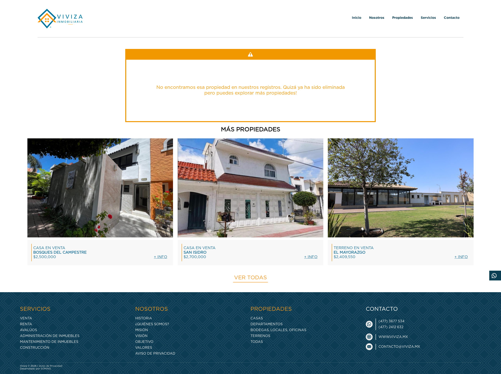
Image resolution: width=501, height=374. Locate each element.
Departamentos (266, 324)
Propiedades (402, 17)
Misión (141, 330)
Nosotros (376, 17)
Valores (143, 347)
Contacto (452, 17)
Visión (141, 336)
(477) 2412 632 (390, 327)
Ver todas (250, 277)
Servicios (428, 17)
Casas (256, 318)
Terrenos (260, 336)
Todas (256, 341)
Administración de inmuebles (49, 336)
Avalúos (28, 330)
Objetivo (144, 341)
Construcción (34, 347)
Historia (143, 318)
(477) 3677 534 (391, 321)
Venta (26, 318)
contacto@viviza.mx (399, 346)
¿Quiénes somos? (152, 324)
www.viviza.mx (393, 337)
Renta (26, 324)
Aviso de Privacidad (155, 353)
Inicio (356, 17)
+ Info (160, 257)
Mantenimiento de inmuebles (49, 341)
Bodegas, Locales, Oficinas (278, 330)
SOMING (46, 369)
